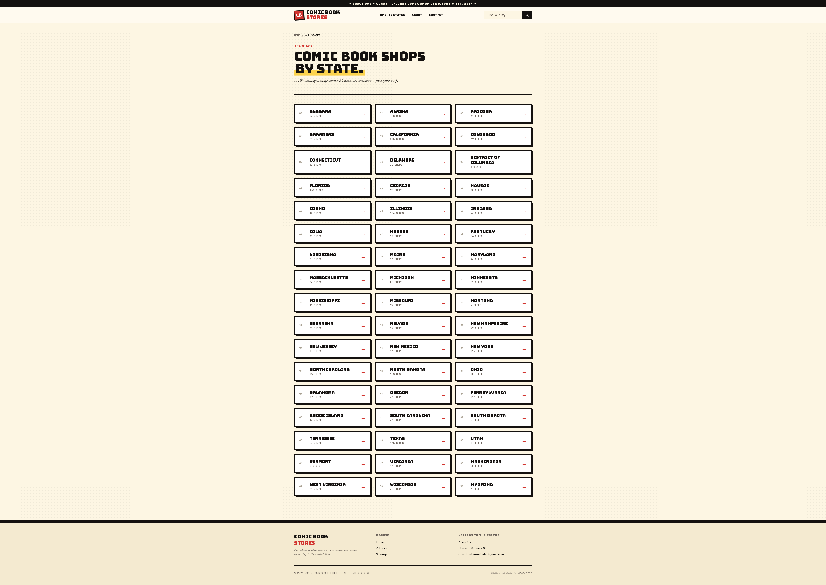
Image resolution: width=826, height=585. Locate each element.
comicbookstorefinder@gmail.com (481, 554)
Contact (436, 15)
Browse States (392, 15)
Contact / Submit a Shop (474, 548)
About (417, 15)
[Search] (527, 15)
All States (382, 548)
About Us (464, 542)
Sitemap (381, 554)
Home (297, 35)
